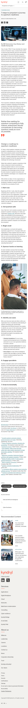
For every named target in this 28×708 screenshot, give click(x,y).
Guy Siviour (17, 44)
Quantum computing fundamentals (10, 465)
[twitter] (8, 580)
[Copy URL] (7, 22)
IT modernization (5, 10)
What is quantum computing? (9, 462)
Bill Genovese (8, 44)
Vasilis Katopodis (7, 46)
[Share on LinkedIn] (4, 22)
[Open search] (22, 2)
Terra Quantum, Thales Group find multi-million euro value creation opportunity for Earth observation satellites (13, 450)
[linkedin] (3, 580)
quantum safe (11, 213)
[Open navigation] (26, 2)
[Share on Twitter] (2, 22)
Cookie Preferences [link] (6, 691)
